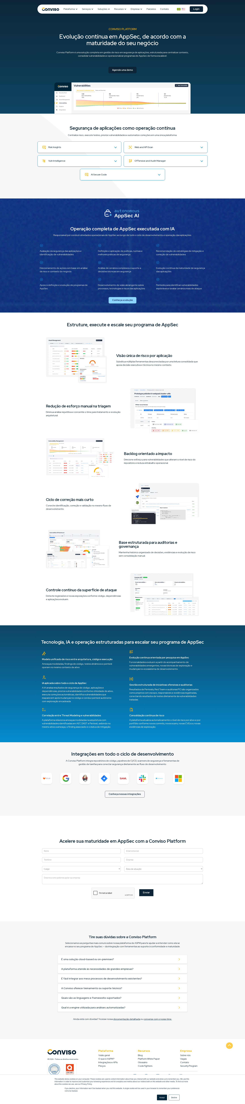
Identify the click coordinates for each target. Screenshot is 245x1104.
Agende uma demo (122, 70)
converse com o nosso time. (158, 1019)
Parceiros (151, 9)
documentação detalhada (126, 1019)
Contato (164, 9)
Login (196, 9)
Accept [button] (162, 1097)
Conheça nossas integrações (125, 794)
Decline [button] (174, 1097)
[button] (71, 9)
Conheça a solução (122, 300)
